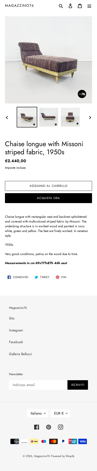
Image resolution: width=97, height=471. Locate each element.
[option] (27, 117)
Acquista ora (48, 198)
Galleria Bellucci (20, 353)
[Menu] (89, 5)
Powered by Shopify (62, 456)
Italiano (36, 413)
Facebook (16, 342)
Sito (11, 318)
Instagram (16, 330)
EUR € (59, 413)
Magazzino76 (19, 5)
